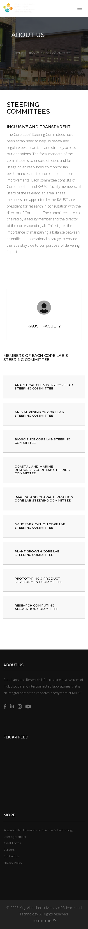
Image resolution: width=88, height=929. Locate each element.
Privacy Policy (12, 862)
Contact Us (11, 856)
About (33, 53)
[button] (44, 386)
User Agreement (14, 836)
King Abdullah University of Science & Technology (38, 830)
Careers (9, 849)
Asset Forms (12, 843)
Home (19, 53)
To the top (41, 921)
